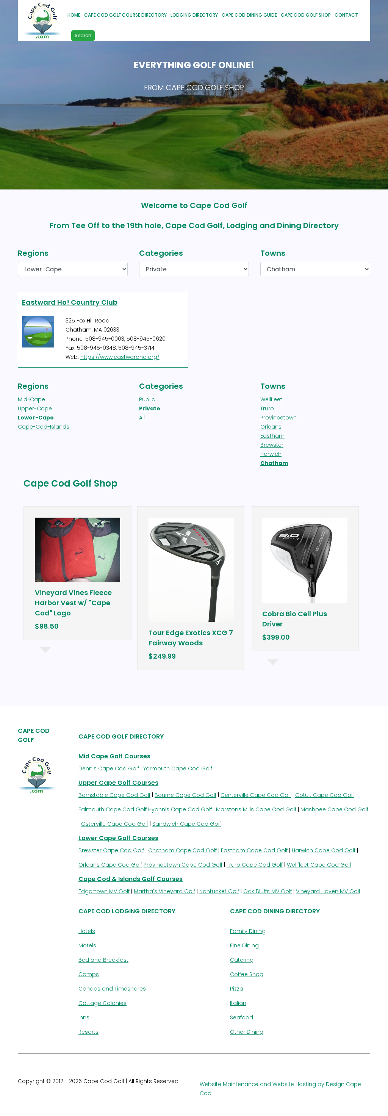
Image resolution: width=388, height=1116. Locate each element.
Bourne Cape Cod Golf (185, 795)
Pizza (236, 988)
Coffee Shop (246, 974)
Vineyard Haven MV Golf (328, 891)
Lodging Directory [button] (194, 15)
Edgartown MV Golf (104, 891)
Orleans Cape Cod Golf (110, 865)
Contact (346, 15)
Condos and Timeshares (112, 988)
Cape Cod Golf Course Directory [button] (125, 15)
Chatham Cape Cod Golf (182, 850)
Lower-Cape (36, 417)
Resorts (88, 1032)
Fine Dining (244, 945)
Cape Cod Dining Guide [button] (249, 15)
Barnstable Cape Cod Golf (114, 795)
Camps (88, 974)
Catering (241, 960)
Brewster (271, 445)
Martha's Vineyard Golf (164, 891)
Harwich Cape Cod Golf (323, 850)
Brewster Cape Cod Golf (111, 850)
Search (83, 35)
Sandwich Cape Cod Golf (186, 824)
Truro (267, 408)
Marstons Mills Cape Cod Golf (256, 809)
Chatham (274, 463)
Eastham (272, 436)
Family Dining (248, 931)
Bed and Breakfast (103, 960)
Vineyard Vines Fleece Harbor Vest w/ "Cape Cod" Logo (73, 603)
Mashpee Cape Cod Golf (334, 809)
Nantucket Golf (219, 891)
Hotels (86, 931)
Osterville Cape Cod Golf (114, 824)
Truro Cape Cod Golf (255, 865)
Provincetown (278, 417)
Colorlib (102, 1090)
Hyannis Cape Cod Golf (180, 809)
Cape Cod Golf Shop (306, 15)
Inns (83, 1017)
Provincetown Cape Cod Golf (183, 865)
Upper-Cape (35, 408)
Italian (238, 1003)
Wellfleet (271, 399)
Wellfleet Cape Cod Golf (319, 865)
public (147, 399)
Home (73, 15)
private (149, 408)
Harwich (271, 454)
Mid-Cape (31, 399)
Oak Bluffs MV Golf (267, 891)
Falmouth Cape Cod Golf (112, 809)
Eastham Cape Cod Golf (254, 850)
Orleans (271, 426)
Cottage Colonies (102, 1003)
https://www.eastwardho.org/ (120, 357)
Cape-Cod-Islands (43, 426)
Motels (87, 945)
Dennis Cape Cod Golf (108, 768)
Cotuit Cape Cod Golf (324, 795)
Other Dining (246, 1032)
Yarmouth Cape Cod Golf (177, 768)
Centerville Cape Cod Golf (256, 795)
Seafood (241, 1017)
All (142, 417)
